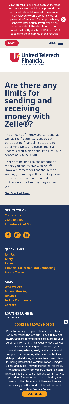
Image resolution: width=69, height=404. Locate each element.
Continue (35, 394)
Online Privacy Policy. (37, 389)
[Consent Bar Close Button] (65, 321)
